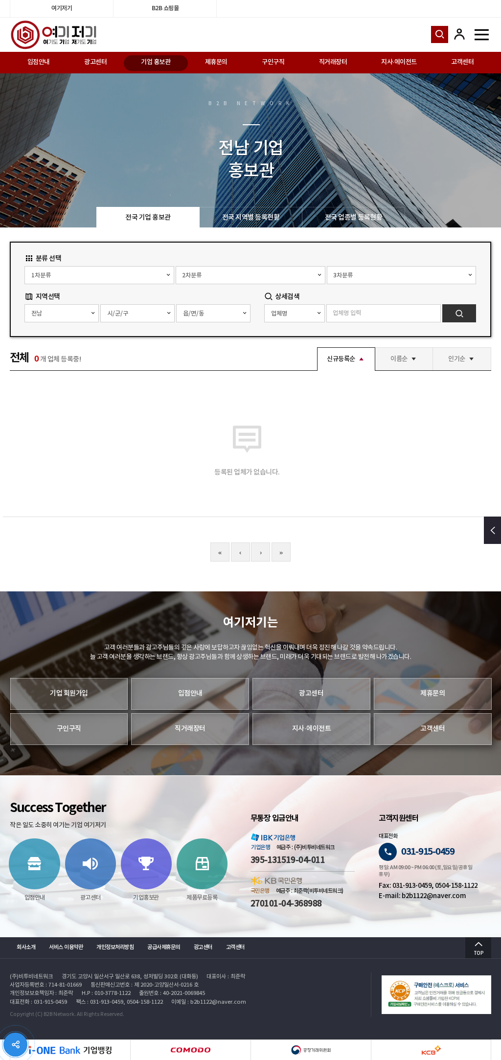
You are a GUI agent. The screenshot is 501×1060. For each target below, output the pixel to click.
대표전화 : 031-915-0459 (38, 1002)
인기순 (456, 359)
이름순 (399, 359)
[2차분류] (250, 275)
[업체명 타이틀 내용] (294, 313)
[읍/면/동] (213, 313)
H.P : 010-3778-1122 (106, 993)
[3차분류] (402, 275)
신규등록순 (341, 359)
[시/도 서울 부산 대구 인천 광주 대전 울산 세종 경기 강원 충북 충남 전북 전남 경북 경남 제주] (61, 313)
